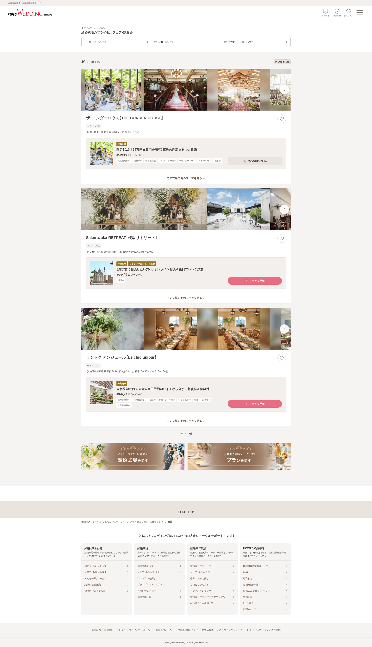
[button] (186, 153)
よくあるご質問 (272, 630)
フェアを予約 (257, 280)
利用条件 (121, 630)
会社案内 (96, 630)
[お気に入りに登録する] (281, 118)
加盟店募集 (208, 630)
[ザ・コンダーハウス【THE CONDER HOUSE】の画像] (186, 90)
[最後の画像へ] (284, 89)
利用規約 (108, 630)
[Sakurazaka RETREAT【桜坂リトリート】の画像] (186, 209)
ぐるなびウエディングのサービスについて (239, 630)
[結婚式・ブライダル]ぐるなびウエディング (103, 521)
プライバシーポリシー (140, 630)
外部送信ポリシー (165, 630)
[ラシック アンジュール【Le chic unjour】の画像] (186, 329)
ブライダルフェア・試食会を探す (147, 521)
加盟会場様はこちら (188, 630)
